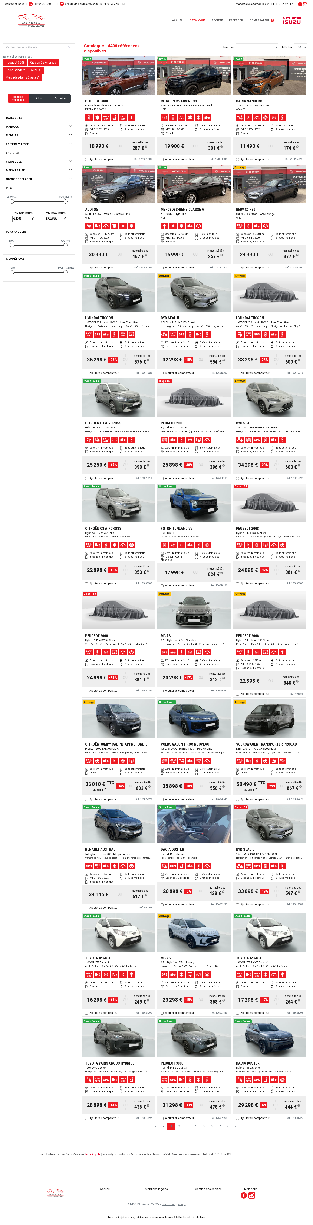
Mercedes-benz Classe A (22, 77)
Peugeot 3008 (15, 62)
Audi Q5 (36, 70)
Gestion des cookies (208, 1189)
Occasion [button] (60, 98)
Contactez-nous (14, 4)
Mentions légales (156, 1189)
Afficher (287, 47)
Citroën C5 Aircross (43, 62)
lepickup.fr (92, 1154)
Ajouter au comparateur (103, 159)
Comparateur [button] (261, 20)
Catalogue (197, 20)
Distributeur (292, 18)
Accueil (177, 20)
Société (217, 20)
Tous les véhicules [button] (18, 98)
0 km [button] (39, 98)
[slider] (12, 201)
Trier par (228, 47)
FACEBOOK (236, 20)
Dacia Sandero (15, 70)
